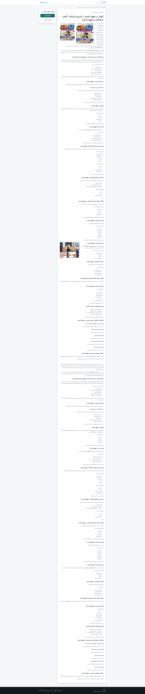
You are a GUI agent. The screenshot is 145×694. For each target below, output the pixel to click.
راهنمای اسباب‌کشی (47, 19)
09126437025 (47, 15)
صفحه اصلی (104, 7)
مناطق (55, 690)
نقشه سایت (60, 690)
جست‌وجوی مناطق (43, 2)
